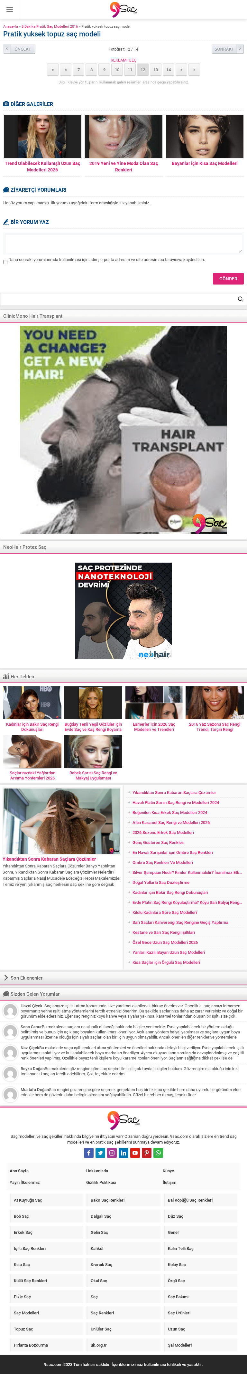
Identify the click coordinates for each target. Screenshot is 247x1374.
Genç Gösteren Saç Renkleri (158, 842)
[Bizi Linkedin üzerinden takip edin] (123, 1153)
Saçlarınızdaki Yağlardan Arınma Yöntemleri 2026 (32, 775)
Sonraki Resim (228, 49)
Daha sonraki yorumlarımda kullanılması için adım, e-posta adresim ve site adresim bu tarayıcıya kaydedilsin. (106, 259)
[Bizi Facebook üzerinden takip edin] (89, 1153)
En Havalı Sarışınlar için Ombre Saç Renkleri (173, 852)
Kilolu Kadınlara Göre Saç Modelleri (165, 912)
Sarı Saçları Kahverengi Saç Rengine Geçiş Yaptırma (180, 922)
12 (143, 70)
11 (130, 70)
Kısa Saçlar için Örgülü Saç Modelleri (166, 962)
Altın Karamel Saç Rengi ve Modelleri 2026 (171, 822)
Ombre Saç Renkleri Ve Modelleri (163, 862)
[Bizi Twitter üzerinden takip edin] (100, 1153)
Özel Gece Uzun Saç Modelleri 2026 (165, 942)
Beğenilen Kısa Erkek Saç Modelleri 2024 (170, 812)
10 (117, 70)
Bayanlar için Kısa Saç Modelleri (205, 163)
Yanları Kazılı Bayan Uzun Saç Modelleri (169, 952)
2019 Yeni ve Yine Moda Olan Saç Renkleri (123, 166)
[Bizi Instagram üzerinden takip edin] (112, 1153)
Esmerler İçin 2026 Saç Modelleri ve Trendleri (154, 726)
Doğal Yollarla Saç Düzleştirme (161, 882)
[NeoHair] (123, 611)
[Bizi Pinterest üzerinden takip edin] (146, 1153)
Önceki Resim (19, 49)
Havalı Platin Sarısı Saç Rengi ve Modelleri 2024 (176, 802)
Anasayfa (10, 26)
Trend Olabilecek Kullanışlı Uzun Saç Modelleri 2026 (42, 166)
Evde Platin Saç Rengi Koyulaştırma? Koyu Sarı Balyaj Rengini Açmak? (188, 902)
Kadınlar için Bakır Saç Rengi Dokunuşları (32, 726)
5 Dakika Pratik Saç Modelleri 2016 (50, 26)
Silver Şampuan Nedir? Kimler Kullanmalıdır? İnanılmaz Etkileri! (188, 872)
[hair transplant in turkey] (123, 430)
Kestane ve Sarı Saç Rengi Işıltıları (164, 932)
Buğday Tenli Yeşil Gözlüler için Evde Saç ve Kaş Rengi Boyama (93, 726)
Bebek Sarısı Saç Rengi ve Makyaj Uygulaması (93, 775)
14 (168, 70)
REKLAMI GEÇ (123, 60)
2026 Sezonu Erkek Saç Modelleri (163, 832)
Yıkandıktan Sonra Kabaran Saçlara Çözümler (49, 859)
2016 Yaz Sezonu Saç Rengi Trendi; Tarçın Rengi (214, 726)
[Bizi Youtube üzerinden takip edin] (135, 1153)
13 (155, 70)
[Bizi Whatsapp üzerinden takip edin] (158, 1153)
